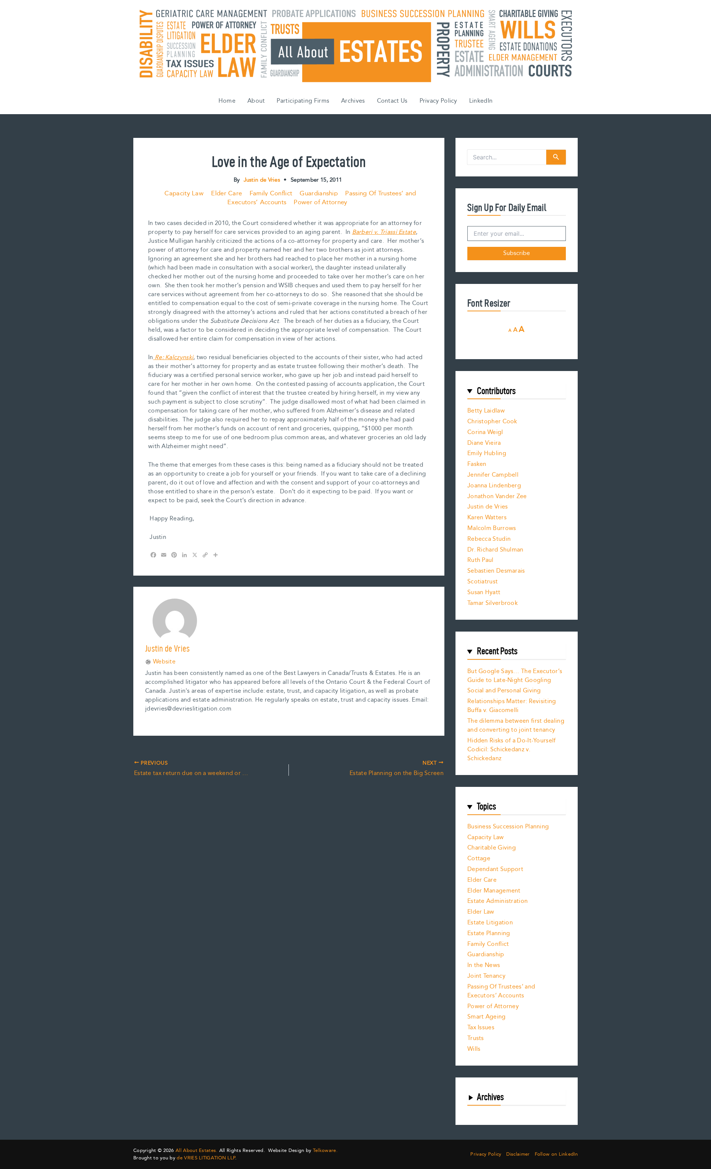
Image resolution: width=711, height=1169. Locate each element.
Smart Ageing (486, 1016)
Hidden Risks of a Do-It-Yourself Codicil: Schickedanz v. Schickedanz (511, 749)
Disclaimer (518, 1154)
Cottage (478, 858)
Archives (353, 101)
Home (227, 101)
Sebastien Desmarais (496, 571)
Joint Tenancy (486, 976)
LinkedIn (481, 101)
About (256, 101)
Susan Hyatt (483, 592)
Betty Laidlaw (486, 410)
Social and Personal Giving (504, 690)
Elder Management (494, 890)
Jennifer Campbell (492, 475)
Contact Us (392, 101)
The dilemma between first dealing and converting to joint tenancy (515, 725)
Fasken (477, 464)
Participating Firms (303, 101)
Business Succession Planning (508, 826)
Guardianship (319, 193)
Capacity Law (184, 193)
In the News (483, 965)
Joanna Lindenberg (494, 485)
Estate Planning (488, 933)
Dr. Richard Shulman (495, 549)
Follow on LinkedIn (556, 1154)
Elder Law (480, 912)
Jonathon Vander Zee (497, 496)
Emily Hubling (486, 453)
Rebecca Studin (489, 539)
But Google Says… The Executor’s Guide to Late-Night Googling (514, 676)
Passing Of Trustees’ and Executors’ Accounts (501, 991)
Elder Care (226, 193)
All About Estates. (196, 1150)
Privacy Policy (438, 101)
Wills (474, 1049)
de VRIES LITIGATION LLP (206, 1158)
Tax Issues (480, 1027)
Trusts (475, 1038)
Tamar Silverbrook (492, 603)
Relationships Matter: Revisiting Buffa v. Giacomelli (511, 706)
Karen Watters (487, 517)
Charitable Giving (491, 847)
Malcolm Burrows (491, 528)
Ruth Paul (480, 560)
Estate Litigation (490, 922)
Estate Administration (497, 901)
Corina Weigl (485, 432)
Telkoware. (325, 1150)
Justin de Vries (487, 506)
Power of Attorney (320, 202)
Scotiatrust (482, 581)
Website (164, 662)
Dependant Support (495, 869)
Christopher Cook (492, 421)
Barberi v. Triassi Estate (384, 232)
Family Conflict (271, 193)
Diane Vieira (484, 443)
